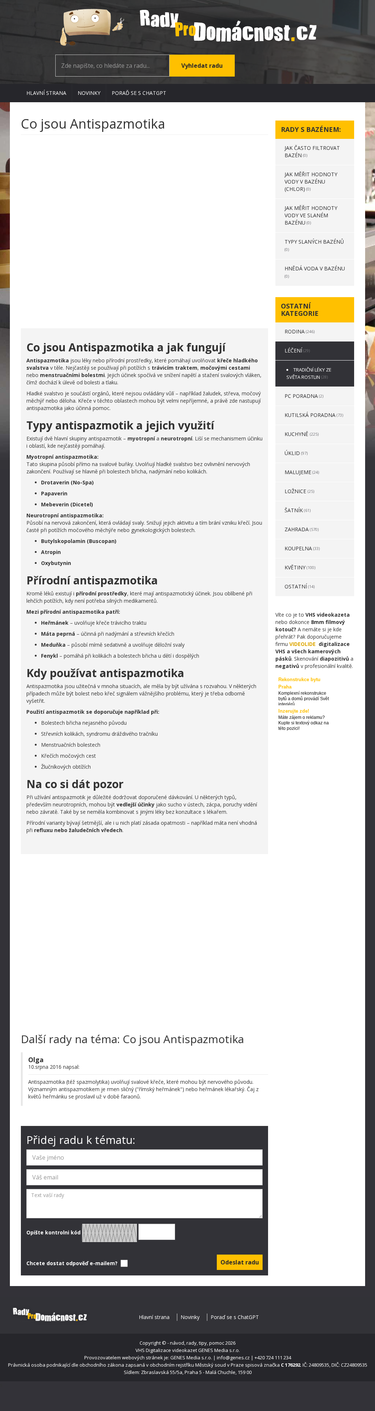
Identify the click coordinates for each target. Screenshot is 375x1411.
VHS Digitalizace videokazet (166, 1350)
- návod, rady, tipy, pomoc (195, 1343)
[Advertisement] (144, 228)
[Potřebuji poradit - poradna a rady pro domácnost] (187, 27)
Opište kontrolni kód (54, 1232)
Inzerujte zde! (293, 711)
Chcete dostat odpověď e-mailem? (72, 1263)
